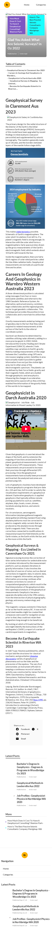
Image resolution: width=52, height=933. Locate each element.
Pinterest (25, 734)
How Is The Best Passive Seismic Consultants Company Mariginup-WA (35, 25)
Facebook (25, 729)
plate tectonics (23, 231)
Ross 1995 (38, 699)
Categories (41, 5)
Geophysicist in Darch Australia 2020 (24, 78)
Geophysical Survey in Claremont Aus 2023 (26, 70)
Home (26, 5)
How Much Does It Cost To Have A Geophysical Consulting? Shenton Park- (25, 821)
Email (23, 739)
